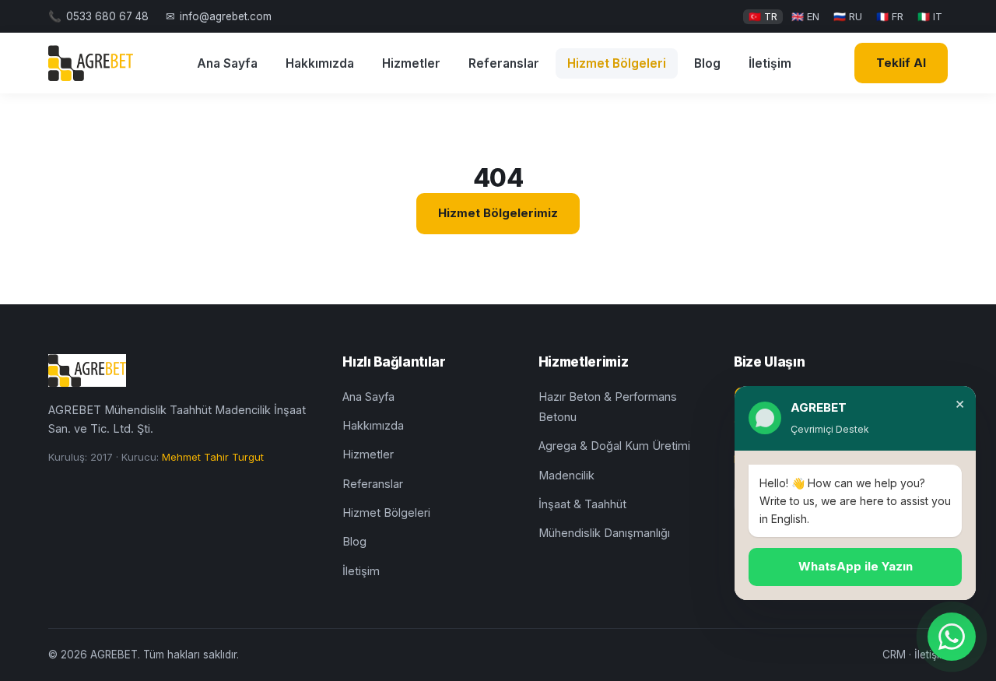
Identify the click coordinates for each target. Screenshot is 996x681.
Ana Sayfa (227, 63)
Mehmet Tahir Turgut (213, 457)
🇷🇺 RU (847, 16)
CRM (894, 654)
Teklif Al (901, 62)
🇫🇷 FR (889, 16)
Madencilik (566, 475)
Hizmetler (411, 63)
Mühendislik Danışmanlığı (604, 532)
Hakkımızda (320, 63)
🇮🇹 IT (929, 16)
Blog (707, 63)
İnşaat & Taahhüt (582, 504)
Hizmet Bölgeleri (616, 63)
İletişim (770, 63)
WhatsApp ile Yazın (855, 566)
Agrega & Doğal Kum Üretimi (614, 445)
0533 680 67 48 (107, 16)
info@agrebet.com (226, 16)
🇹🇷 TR (763, 16)
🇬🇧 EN (805, 16)
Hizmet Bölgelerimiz (498, 212)
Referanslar (503, 63)
